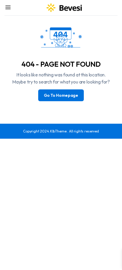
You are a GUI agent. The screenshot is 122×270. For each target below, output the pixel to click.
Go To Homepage (61, 95)
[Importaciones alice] (64, 7)
